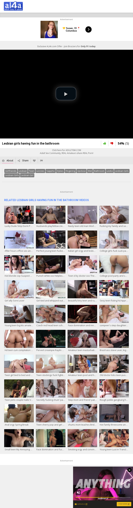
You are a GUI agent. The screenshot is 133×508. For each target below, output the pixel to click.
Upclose (81, 170)
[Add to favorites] (34, 160)
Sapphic (50, 170)
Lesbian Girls (122, 170)
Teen (31, 170)
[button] (66, 93)
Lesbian (23, 170)
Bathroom (99, 170)
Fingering (70, 170)
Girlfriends (10, 170)
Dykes (60, 170)
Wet (90, 170)
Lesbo (110, 170)
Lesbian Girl (27, 175)
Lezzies (40, 170)
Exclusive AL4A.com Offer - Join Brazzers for (66, 46)
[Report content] (41, 160)
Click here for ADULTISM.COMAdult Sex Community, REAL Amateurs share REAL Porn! (66, 152)
